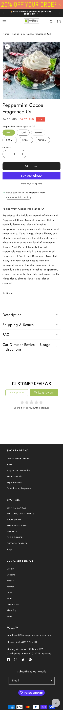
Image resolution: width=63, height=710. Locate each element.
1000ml (42, 140)
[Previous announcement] (3, 13)
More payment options (31, 183)
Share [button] (9, 293)
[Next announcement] (59, 13)
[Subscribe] (50, 681)
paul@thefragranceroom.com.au (32, 635)
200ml (9, 140)
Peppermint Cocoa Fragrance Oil (31, 34)
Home (6, 34)
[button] (4, 21)
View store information (18, 197)
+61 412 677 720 (26, 642)
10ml (8, 132)
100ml (40, 133)
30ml (23, 132)
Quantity (7, 147)
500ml (25, 140)
